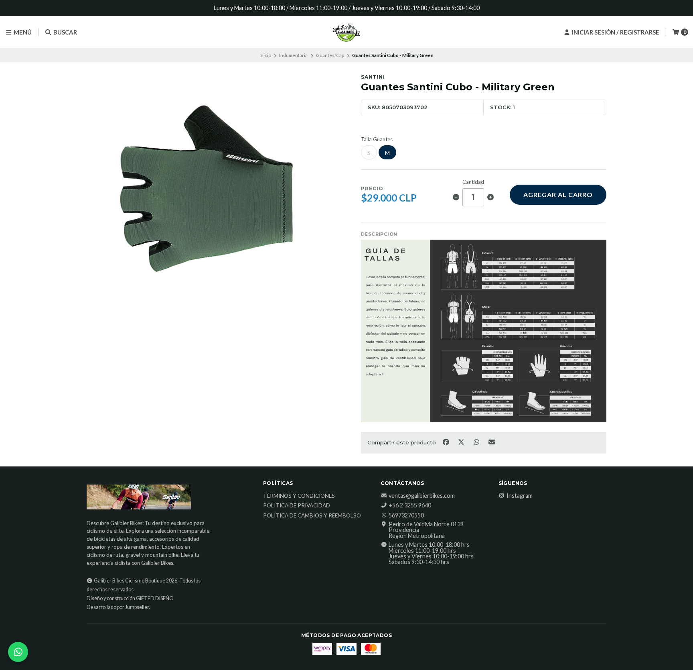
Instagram (520, 496)
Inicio (265, 55)
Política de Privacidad (296, 506)
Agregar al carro (558, 194)
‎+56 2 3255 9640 (410, 505)
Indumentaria (293, 55)
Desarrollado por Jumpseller (118, 607)
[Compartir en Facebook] (446, 442)
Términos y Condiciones (299, 496)
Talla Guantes (377, 139)
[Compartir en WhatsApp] (476, 442)
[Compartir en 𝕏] (461, 442)
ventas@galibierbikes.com (422, 496)
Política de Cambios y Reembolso (312, 516)
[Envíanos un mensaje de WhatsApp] (18, 652)
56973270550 (406, 515)
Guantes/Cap (330, 55)
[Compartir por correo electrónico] (492, 442)
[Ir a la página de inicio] (346, 32)
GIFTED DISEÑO (155, 598)
